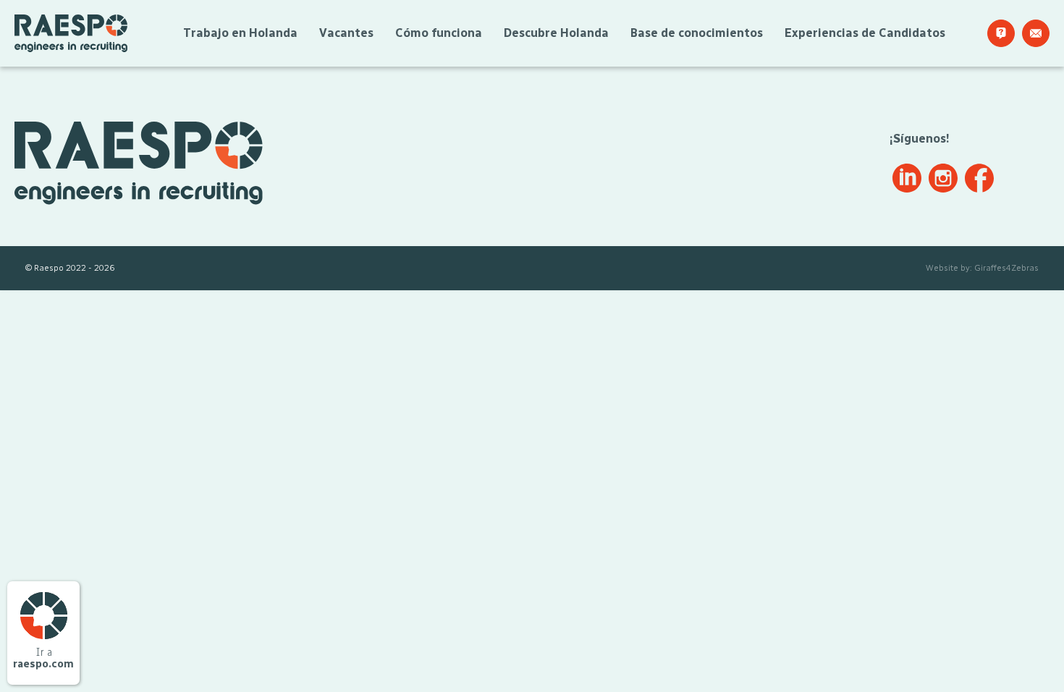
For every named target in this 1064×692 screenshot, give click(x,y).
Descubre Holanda (556, 33)
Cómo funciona (438, 33)
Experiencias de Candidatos (865, 33)
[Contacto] (1036, 33)
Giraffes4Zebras (1006, 268)
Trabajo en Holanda (240, 33)
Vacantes (346, 33)
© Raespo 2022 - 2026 (69, 268)
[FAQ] (1001, 33)
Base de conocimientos (696, 33)
